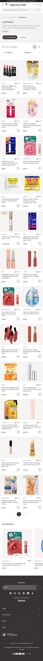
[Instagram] (19, 593)
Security (30, 643)
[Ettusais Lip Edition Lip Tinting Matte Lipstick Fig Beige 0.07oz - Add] (39, 281)
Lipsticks (23, 37)
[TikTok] (33, 593)
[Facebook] (11, 593)
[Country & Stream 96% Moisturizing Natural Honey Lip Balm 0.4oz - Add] (18, 432)
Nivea (3, 159)
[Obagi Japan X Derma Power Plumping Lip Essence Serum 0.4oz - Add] (39, 469)
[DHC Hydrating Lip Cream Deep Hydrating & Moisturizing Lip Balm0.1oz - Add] (18, 281)
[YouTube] (28, 593)
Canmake (4, 234)
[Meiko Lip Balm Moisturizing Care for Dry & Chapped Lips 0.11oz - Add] (18, 205)
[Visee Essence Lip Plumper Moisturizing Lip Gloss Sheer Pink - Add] (18, 469)
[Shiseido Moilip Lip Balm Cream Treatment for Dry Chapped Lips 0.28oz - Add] (39, 205)
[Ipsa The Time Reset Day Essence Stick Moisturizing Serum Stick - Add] (39, 394)
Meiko (3, 83)
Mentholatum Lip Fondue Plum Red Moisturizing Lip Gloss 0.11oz (13, 564)
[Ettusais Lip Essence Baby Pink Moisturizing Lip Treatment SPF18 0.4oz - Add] (39, 432)
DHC (3, 272)
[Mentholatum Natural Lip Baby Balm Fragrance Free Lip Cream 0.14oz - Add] (18, 507)
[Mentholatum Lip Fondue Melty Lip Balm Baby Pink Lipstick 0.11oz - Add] (39, 168)
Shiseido (25, 121)
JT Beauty (4, 422)
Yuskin (3, 385)
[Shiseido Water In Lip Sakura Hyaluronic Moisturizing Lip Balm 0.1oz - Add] (39, 130)
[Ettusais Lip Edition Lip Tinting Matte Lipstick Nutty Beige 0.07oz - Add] (39, 356)
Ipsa (24, 385)
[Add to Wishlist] (18, 62)
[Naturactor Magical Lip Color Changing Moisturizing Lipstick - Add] (18, 92)
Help (3, 627)
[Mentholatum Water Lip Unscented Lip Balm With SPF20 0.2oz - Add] (39, 318)
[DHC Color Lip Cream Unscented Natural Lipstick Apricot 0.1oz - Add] (39, 507)
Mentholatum (27, 83)
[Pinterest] (24, 593)
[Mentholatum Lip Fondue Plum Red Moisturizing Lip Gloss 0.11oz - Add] (18, 318)
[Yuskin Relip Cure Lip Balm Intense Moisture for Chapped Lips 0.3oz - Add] (18, 394)
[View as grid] (35, 47)
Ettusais (25, 272)
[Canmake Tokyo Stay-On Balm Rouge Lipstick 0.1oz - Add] (18, 243)
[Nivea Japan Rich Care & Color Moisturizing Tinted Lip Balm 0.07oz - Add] (39, 243)
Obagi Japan (26, 460)
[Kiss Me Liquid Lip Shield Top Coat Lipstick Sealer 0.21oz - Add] (18, 130)
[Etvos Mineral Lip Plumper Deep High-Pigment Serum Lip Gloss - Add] (18, 356)
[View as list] (39, 47)
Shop (4, 608)
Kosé (3, 460)
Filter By (9, 52)
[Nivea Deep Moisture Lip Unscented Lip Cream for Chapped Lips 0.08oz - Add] (18, 168)
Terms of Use (13, 643)
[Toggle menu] (3, 5)
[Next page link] (28, 514)
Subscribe (38, 587)
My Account (6, 615)
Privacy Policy (23, 643)
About (4, 621)
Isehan (3, 121)
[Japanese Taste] (16, 4)
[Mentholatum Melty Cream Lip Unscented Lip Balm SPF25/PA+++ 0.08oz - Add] (39, 92)
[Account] (33, 5)
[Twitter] (15, 593)
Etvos (3, 347)
